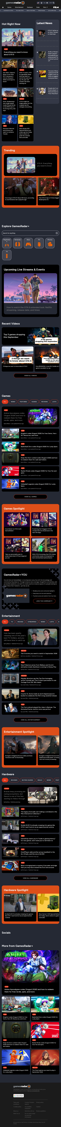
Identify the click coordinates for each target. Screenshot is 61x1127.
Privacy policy (39, 1102)
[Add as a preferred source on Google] (18, 1095)
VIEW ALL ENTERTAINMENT (30, 720)
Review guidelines (41, 1111)
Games (9, 7)
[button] (52, 2)
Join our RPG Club (52, 10)
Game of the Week (31, 10)
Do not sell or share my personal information (30, 1115)
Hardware (30, 7)
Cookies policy (17, 1106)
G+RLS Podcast (41, 10)
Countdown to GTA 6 (8, 10)
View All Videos (30, 375)
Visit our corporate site (33, 1091)
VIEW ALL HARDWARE (30, 878)
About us (15, 1111)
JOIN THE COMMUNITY (44, 601)
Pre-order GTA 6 (20, 10)
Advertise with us (29, 1111)
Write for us (16, 1113)
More (44, 7)
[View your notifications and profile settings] (47, 2)
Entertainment (19, 7)
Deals (38, 7)
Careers (38, 1106)
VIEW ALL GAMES (30, 497)
